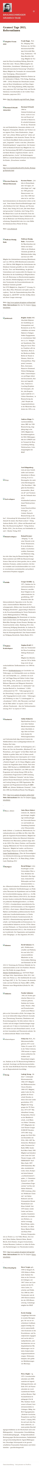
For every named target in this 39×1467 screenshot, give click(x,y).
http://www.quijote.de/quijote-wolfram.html (21, 302)
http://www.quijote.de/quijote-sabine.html (20, 795)
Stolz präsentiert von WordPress (23, 1464)
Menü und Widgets (34, 13)
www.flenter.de (12, 229)
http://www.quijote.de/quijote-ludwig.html (20, 1252)
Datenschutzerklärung (8, 1464)
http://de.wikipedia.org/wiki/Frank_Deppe (20, 99)
